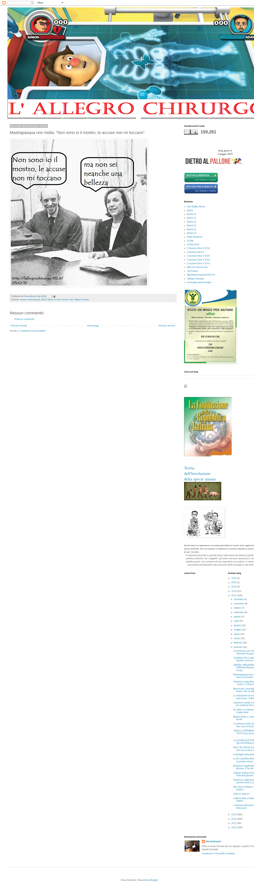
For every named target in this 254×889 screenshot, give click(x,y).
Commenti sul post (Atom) (33, 331)
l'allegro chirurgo (81, 299)
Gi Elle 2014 (193, 244)
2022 (234, 582)
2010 (234, 827)
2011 (234, 823)
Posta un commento (24, 319)
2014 (234, 595)
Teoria (189, 468)
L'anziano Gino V (195, 252)
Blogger (154, 880)
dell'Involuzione (197, 473)
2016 (234, 586)
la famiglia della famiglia (199, 282)
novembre (239, 603)
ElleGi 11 (191, 218)
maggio (238, 629)
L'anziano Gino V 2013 (198, 263)
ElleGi (43, 299)
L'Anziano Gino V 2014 (198, 248)
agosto (237, 616)
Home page (93, 325)
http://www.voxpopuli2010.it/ (201, 274)
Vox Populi (192, 271)
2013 (234, 814)
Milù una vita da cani (197, 267)
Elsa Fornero (62, 299)
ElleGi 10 (191, 214)
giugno (238, 625)
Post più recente (19, 325)
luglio (237, 621)
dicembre (239, 599)
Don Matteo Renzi (196, 206)
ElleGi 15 (191, 233)
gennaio (238, 647)
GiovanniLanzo (213, 841)
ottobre (238, 608)
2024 (234, 578)
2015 (234, 591)
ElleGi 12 (191, 222)
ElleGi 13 (191, 225)
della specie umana (200, 479)
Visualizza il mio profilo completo (218, 853)
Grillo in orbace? (241, 794)
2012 (234, 819)
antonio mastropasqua (30, 299)
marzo (237, 638)
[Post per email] (53, 296)
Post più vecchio (167, 325)
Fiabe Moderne (194, 237)
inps (71, 299)
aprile (237, 634)
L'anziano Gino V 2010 (198, 256)
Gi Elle (190, 240)
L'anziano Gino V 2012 (198, 259)
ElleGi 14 (52, 299)
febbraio (238, 642)
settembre (239, 612)
